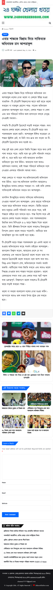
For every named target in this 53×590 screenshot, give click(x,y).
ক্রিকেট (11, 29)
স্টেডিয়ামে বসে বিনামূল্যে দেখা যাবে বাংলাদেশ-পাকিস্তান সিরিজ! (38, 409)
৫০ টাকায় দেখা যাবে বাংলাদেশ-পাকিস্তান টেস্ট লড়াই (12, 431)
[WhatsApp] (14, 313)
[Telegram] (18, 313)
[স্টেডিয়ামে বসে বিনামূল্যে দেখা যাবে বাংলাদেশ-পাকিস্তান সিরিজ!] (39, 399)
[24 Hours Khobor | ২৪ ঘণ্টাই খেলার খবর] (26, 13)
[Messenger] (9, 313)
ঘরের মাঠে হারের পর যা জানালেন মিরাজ (38, 431)
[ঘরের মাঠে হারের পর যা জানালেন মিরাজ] (39, 421)
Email (4, 493)
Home (5, 29)
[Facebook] (4, 313)
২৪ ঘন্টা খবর (8, 50)
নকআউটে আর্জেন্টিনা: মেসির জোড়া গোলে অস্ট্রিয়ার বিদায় (23, 2)
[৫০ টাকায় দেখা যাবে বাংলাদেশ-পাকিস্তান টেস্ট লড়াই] (14, 421)
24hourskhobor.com (42, 585)
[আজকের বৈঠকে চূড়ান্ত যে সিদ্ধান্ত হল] (14, 399)
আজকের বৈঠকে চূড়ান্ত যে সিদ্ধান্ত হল (13, 408)
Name (4, 482)
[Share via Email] (23, 313)
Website (4, 503)
